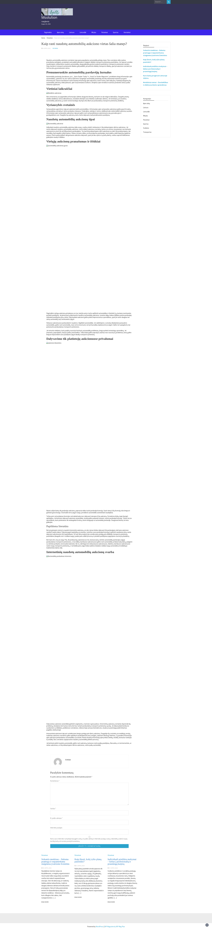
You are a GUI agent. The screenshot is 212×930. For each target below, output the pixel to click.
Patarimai (104, 32)
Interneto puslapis (56, 828)
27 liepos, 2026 (80, 865)
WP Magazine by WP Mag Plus (115, 926)
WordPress (99, 926)
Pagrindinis (48, 32)
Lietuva (71, 32)
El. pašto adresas (56, 818)
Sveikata (146, 128)
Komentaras (55, 781)
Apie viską (60, 32)
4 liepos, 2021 (47, 48)
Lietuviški (83, 32)
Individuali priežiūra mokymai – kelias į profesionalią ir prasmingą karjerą (122, 861)
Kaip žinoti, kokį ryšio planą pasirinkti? (88, 860)
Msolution (49, 17)
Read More (45, 902)
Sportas (115, 32)
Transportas (147, 132)
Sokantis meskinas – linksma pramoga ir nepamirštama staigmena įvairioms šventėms (55, 861)
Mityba (93, 32)
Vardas (53, 808)
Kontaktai (127, 32)
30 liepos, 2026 (47, 868)
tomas (68, 759)
